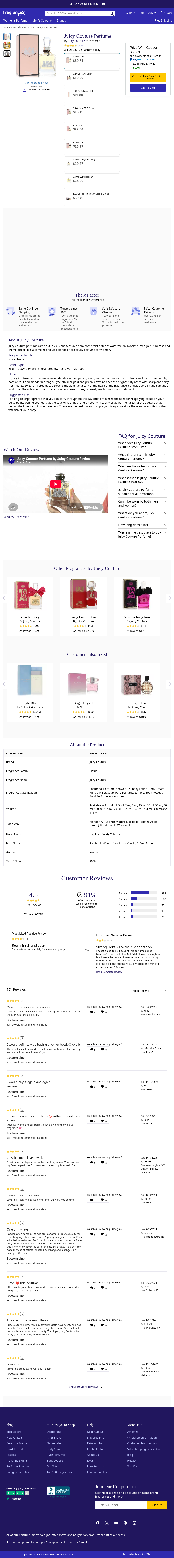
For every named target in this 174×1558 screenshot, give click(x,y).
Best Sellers (13, 1432)
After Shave (54, 1437)
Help (141, 13)
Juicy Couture (76, 41)
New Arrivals (14, 1437)
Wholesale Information (142, 1437)
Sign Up (157, 1505)
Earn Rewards (96, 1466)
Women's (15, 20)
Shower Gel (54, 1443)
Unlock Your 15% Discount (150, 77)
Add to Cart (148, 87)
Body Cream (54, 1449)
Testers (11, 1455)
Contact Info (95, 1449)
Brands (61, 20)
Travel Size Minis (17, 1460)
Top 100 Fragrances (59, 1472)
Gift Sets (52, 1466)
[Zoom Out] (135, 690)
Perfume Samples (17, 1466)
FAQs (90, 1460)
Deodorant (54, 1432)
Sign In (130, 13)
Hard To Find (14, 1449)
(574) (80, 45)
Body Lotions (55, 1460)
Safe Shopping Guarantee (143, 1449)
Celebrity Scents (16, 1443)
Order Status (95, 1432)
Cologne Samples (17, 1472)
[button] (92, 61)
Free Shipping (163, 20)
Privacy (131, 1460)
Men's (42, 20)
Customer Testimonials (142, 1443)
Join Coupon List (97, 1472)
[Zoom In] (135, 680)
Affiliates (132, 1432)
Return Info (94, 1443)
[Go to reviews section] (70, 45)
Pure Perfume (56, 1455)
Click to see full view (36, 82)
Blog (130, 1455)
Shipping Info (95, 1437)
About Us (93, 1455)
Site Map (132, 1466)
